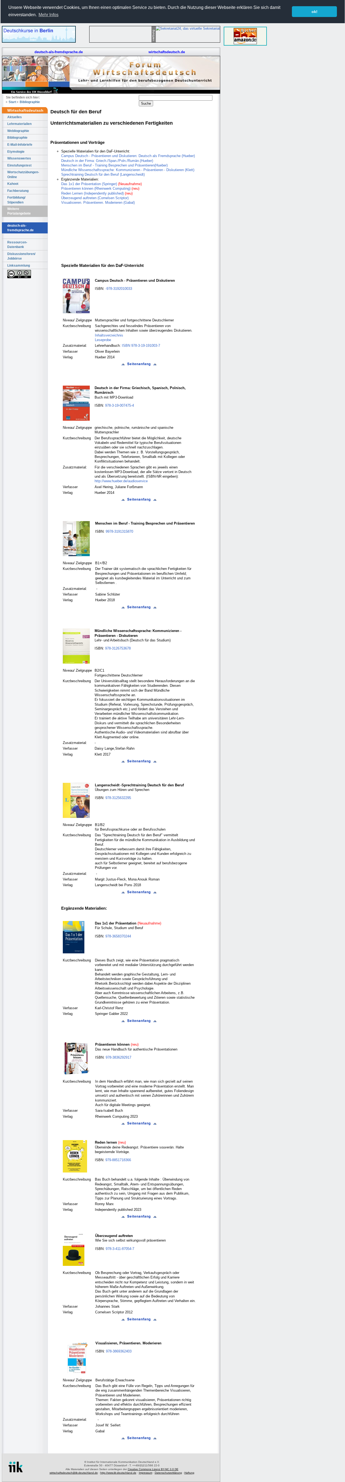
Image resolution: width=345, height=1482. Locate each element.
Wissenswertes (19, 158)
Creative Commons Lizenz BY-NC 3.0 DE (153, 1469)
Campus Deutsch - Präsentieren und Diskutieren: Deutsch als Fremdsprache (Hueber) (128, 156)
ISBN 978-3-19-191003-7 (140, 346)
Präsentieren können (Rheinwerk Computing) (95, 188)
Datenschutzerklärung (168, 1472)
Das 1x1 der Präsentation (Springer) (89, 184)
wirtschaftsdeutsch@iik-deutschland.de (74, 1472)
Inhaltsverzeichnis (109, 335)
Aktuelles (14, 117)
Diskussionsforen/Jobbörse (21, 256)
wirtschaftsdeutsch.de (167, 52)
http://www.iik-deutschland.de (118, 1472)
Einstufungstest (19, 165)
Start (12, 102)
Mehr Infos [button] (48, 14)
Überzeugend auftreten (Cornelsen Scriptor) (95, 198)
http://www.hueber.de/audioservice (121, 481)
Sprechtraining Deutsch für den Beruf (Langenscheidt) (103, 174)
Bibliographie (30, 102)
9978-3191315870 (119, 531)
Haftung (189, 1472)
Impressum (145, 1472)
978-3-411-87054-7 (120, 1249)
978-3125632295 (118, 798)
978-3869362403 (119, 1351)
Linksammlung (18, 265)
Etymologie (16, 151)
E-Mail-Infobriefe (19, 144)
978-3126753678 (118, 648)
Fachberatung (18, 190)
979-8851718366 (118, 1160)
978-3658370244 (118, 936)
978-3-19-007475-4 (119, 405)
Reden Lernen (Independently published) (92, 193)
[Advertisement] (245, 130)
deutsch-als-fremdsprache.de (58, 52)
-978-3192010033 (118, 289)
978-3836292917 (118, 1057)
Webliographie (18, 130)
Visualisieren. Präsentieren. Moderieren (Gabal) (98, 202)
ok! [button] (315, 11)
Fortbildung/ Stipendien (16, 200)
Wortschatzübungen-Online (23, 174)
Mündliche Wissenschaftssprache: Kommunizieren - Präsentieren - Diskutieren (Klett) (127, 170)
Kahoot (12, 183)
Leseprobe (103, 340)
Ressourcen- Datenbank (17, 244)
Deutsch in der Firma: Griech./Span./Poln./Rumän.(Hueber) (107, 161)
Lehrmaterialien (19, 123)
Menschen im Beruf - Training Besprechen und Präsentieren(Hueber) (114, 165)
